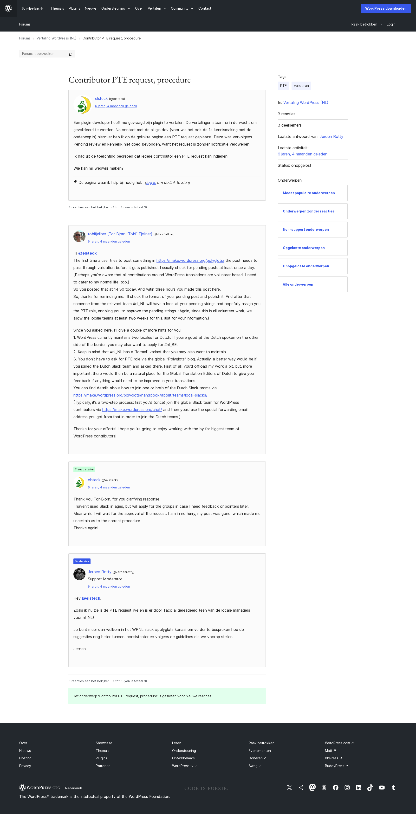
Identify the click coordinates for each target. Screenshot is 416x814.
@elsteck (87, 253)
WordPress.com (339, 743)
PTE (283, 85)
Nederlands (74, 788)
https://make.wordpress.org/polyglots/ (190, 260)
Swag (255, 766)
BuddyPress (336, 766)
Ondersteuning (184, 751)
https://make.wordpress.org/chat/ (132, 409)
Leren (176, 743)
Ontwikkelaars (183, 758)
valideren (301, 85)
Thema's (102, 751)
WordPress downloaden (386, 8)
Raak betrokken (261, 743)
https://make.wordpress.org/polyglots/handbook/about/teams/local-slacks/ (140, 395)
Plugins (101, 758)
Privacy (25, 766)
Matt (330, 751)
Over (23, 743)
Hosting (25, 758)
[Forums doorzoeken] (70, 54)
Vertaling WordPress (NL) (57, 38)
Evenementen (260, 751)
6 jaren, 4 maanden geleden (116, 106)
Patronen (103, 766)
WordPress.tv (185, 766)
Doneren (258, 758)
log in (151, 182)
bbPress (333, 758)
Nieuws (25, 751)
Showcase (104, 743)
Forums (25, 24)
